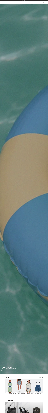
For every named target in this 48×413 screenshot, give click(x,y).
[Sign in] (43, 2)
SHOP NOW (27, 0)
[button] (42, 2)
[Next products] (42, 396)
